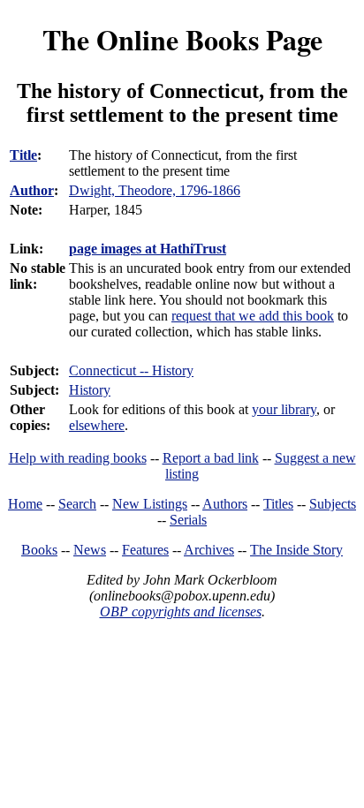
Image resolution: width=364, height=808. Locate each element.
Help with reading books (78, 457)
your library (284, 409)
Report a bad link (211, 457)
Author (32, 190)
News (89, 549)
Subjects (332, 503)
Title (23, 154)
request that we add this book (252, 315)
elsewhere (97, 425)
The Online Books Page (182, 39)
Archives (209, 549)
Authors (224, 503)
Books (39, 549)
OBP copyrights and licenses (181, 611)
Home (25, 503)
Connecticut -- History (131, 370)
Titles (278, 503)
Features (145, 549)
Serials (188, 519)
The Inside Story (296, 549)
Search (77, 503)
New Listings (149, 503)
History (89, 389)
